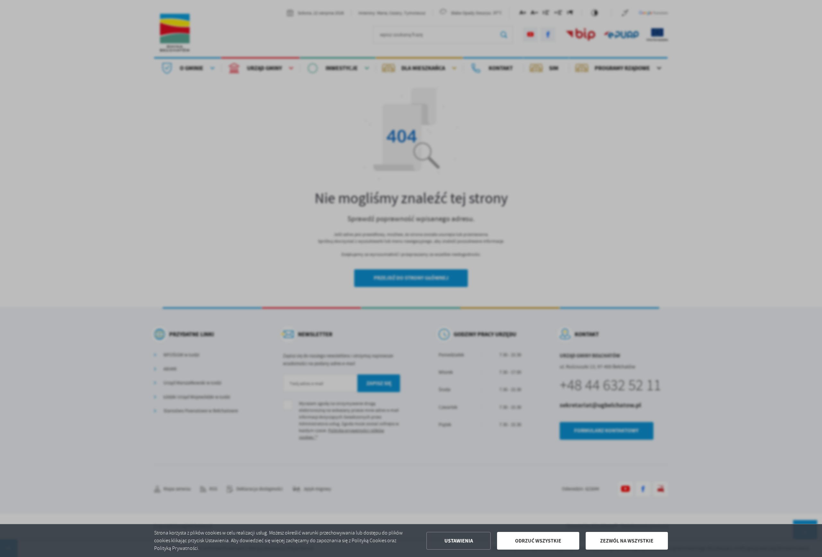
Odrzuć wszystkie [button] (538, 540)
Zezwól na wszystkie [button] (626, 540)
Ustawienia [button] (458, 540)
